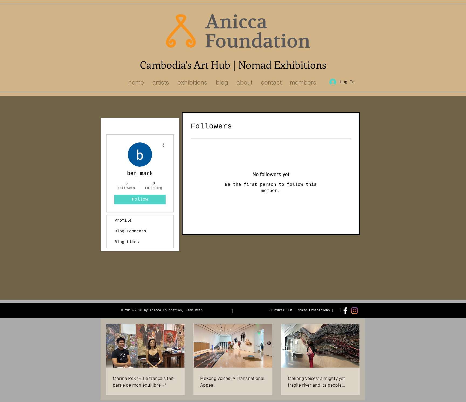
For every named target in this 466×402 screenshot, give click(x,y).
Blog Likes (127, 242)
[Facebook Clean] (345, 310)
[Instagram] (354, 310)
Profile (123, 220)
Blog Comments (130, 231)
